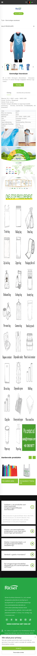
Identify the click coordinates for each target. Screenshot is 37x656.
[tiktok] (30, 619)
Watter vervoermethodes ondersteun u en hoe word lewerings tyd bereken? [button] (15, 531)
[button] (30, 457)
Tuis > (3, 20)
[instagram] (25, 619)
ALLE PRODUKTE (7, 26)
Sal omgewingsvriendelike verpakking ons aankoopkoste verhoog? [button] (16, 565)
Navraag (18, 85)
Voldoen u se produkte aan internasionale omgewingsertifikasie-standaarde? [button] (15, 507)
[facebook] (11, 619)
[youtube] (20, 619)
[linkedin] (16, 619)
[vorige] (2, 67)
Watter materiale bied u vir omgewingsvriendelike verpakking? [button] (15, 543)
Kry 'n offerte (18, 13)
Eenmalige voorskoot (13, 20)
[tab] (18, 507)
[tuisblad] (18, 8)
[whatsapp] (6, 619)
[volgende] (33, 67)
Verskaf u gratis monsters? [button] (15, 555)
